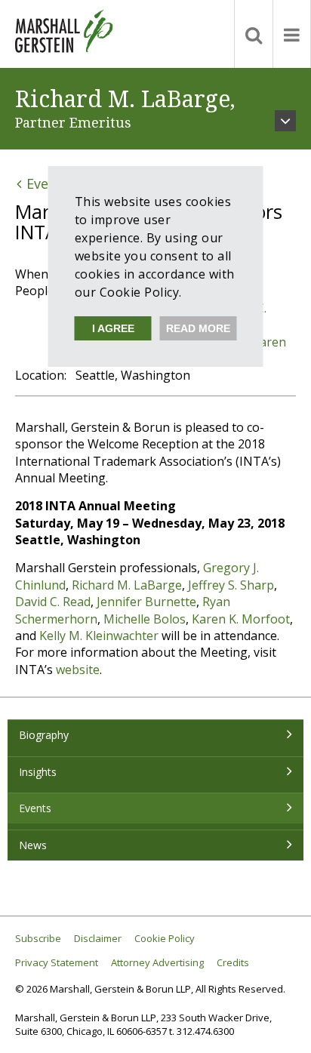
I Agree (113, 328)
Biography (44, 735)
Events (35, 808)
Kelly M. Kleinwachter (99, 635)
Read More (198, 328)
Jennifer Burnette (146, 601)
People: (36, 290)
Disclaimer (98, 939)
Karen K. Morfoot (241, 619)
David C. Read (53, 601)
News (33, 845)
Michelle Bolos (144, 619)
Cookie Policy (164, 939)
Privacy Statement (56, 963)
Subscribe (38, 939)
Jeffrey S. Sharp (231, 585)
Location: (40, 375)
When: (33, 274)
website (78, 669)
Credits (233, 963)
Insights (38, 772)
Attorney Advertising (157, 963)
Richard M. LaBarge (127, 585)
